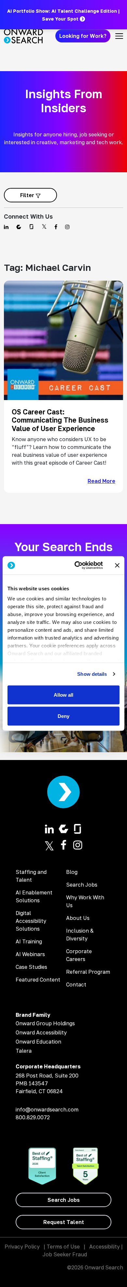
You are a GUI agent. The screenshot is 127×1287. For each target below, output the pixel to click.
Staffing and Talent (31, 876)
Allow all (63, 694)
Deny (63, 716)
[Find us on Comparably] (18, 227)
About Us (78, 918)
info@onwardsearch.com (47, 1109)
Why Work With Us (85, 901)
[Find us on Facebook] (55, 227)
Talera (24, 1050)
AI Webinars (30, 954)
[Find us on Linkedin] (6, 227)
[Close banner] (117, 565)
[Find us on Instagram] (67, 227)
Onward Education (38, 1041)
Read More (101, 481)
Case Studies (31, 967)
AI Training (29, 941)
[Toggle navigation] (119, 36)
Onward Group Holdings (45, 1023)
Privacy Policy (22, 1246)
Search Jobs (81, 884)
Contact (76, 984)
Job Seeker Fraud (65, 1254)
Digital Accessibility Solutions (31, 921)
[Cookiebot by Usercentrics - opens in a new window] (77, 565)
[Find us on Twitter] (44, 227)
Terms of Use (63, 1246)
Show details (92, 674)
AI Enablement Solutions (34, 896)
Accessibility (104, 1246)
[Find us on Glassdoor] (31, 227)
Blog (72, 872)
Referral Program (88, 972)
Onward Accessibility (41, 1032)
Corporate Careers (79, 955)
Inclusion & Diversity (79, 934)
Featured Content (38, 979)
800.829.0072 (33, 1117)
